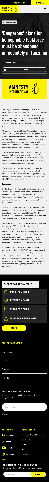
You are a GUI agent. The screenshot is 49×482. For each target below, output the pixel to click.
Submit (5, 414)
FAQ (23, 449)
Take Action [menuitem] (19, 2)
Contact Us (26, 440)
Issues (5, 360)
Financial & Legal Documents (33, 435)
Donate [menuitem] (42, 3)
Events (24, 445)
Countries (6, 369)
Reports (5, 377)
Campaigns (7, 352)
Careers (25, 454)
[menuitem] (3, 2)
